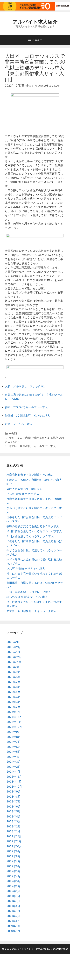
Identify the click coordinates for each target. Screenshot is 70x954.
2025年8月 (13, 677)
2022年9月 (14, 851)
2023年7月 (14, 801)
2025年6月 (14, 687)
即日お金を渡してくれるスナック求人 (30, 536)
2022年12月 (14, 836)
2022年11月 (14, 841)
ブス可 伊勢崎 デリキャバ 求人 (26, 568)
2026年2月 (14, 647)
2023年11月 (14, 781)
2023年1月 (13, 831)
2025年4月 (14, 697)
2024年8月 (14, 736)
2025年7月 (13, 682)
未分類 (13, 433)
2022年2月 (13, 886)
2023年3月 (14, 821)
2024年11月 (14, 721)
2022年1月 (13, 891)
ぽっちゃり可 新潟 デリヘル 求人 (27, 596)
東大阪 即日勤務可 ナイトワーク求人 (31, 611)
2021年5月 (13, 901)
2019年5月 (13, 931)
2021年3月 (13, 911)
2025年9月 (14, 672)
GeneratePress (59, 948)
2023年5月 (14, 811)
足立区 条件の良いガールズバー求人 (32, 446)
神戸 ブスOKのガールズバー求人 (26, 407)
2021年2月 (13, 916)
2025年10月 (14, 667)
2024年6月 (14, 746)
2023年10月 (14, 786)
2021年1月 (13, 921)
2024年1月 (13, 771)
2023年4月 (14, 816)
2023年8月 (14, 796)
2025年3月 (14, 701)
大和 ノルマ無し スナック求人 (25, 386)
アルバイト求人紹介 (35, 22)
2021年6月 (13, 896)
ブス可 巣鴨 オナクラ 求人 (23, 493)
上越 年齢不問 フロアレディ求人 (29, 592)
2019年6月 (13, 926)
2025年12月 (14, 657)
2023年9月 (14, 791)
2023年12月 (14, 776)
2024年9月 (14, 731)
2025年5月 (13, 692)
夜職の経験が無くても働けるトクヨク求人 (33, 526)
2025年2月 (13, 707)
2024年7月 (14, 741)
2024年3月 (14, 761)
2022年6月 (14, 866)
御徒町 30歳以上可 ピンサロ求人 (27, 415)
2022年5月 (13, 871)
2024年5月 (14, 751)
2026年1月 (13, 652)
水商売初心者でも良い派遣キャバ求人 (30, 474)
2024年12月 (14, 717)
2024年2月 (14, 766)
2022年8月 (13, 856)
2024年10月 (14, 726)
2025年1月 (13, 711)
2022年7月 (13, 861)
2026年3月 (14, 642)
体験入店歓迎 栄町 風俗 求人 (24, 489)
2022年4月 (14, 876)
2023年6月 (14, 806)
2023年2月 (14, 826)
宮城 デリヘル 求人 (19, 424)
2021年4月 (13, 906)
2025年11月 (14, 662)
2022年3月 (14, 881)
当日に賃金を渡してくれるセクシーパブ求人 (34, 531)
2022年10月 (14, 846)
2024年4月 (14, 756)
